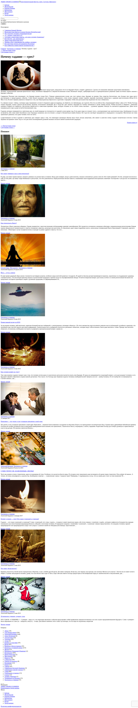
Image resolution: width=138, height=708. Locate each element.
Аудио (7, 641)
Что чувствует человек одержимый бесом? (18, 33)
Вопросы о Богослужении (13, 646)
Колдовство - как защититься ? (14, 39)
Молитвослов (9, 6)
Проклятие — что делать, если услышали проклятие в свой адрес (22, 421)
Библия (7, 5)
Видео (7, 13)
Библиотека (8, 10)
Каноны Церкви (10, 8)
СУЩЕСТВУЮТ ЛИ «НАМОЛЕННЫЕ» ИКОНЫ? (17, 471)
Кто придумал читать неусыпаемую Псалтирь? (20, 44)
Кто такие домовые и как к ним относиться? (15, 173)
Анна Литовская (10, 636)
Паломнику (8, 663)
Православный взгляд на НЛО (10, 322)
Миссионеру (9, 11)
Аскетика (8, 639)
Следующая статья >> (8, 52)
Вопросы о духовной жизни (13, 648)
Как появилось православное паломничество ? (19, 45)
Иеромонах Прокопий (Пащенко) (15, 651)
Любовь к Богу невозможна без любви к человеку (21, 42)
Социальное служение (12, 673)
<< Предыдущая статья (8, 50)
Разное (7, 664)
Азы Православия (10, 632)
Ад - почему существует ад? (13, 35)
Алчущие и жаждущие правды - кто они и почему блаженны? (24, 37)
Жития (7, 649)
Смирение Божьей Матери (13, 30)
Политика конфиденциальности (11, 706)
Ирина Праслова (10, 654)
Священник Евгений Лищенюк (15, 668)
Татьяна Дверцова (10, 676)
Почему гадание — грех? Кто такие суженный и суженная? (20, 519)
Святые (7, 666)
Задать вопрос (9, 15)
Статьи (7, 675)
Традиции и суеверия (7, 168)
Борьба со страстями (11, 642)
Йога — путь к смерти (8, 273)
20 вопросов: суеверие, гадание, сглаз (13, 616)
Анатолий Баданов (7, 466)
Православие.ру (132, 122)
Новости (7, 658)
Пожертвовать (5, 688)
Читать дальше (5, 183)
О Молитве (8, 659)
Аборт (6, 631)
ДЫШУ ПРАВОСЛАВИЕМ (10, 2)
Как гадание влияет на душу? (10, 372)
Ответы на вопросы (11, 661)
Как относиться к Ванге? (9, 223)
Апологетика (5, 268)
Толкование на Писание (12, 678)
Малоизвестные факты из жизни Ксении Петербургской (23, 32)
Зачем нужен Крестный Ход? (14, 40)
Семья (6, 671)
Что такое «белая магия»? (9, 568)
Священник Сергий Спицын (14, 670)
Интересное (8, 653)
